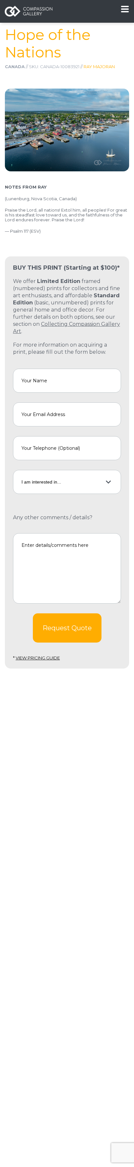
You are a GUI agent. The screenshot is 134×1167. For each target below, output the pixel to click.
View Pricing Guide (38, 657)
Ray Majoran (99, 66)
